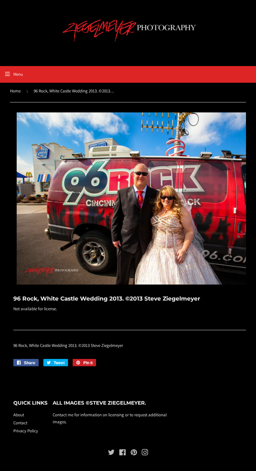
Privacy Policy (25, 431)
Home (15, 91)
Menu (18, 74)
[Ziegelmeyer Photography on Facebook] (122, 453)
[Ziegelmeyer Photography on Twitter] (111, 453)
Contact (20, 423)
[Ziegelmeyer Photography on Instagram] (145, 453)
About (18, 415)
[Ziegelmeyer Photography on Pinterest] (133, 453)
